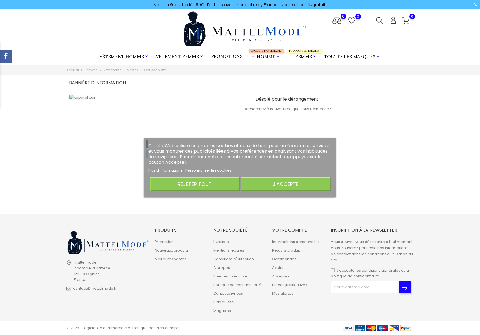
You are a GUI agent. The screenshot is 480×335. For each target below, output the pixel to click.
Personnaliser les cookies (208, 170)
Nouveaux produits (172, 250)
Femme (303, 54)
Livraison (221, 241)
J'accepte (285, 183)
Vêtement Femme (180, 56)
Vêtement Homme (124, 56)
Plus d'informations (165, 170)
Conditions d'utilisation (233, 259)
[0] (405, 21)
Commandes (284, 259)
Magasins (222, 310)
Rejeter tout (195, 183)
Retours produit (286, 250)
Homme (266, 54)
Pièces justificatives (289, 284)
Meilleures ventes (170, 259)
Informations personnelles (296, 241)
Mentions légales (228, 250)
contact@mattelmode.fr (95, 288)
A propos (221, 267)
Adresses (280, 276)
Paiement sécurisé (230, 276)
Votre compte (289, 230)
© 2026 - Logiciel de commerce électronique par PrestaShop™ (123, 328)
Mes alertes (282, 293)
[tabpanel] (110, 150)
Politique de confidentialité (237, 284)
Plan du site (223, 302)
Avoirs (277, 267)
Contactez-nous (228, 293)
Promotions (226, 56)
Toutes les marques (352, 56)
